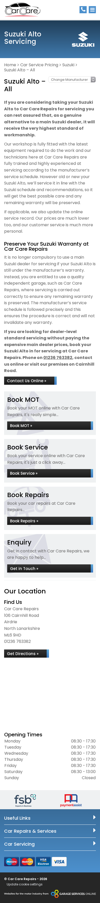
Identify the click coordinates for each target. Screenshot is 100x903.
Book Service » (23, 473)
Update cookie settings (25, 884)
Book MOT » (21, 425)
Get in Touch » (24, 568)
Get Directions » (22, 653)
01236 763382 (57, 358)
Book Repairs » (24, 521)
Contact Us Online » (26, 380)
